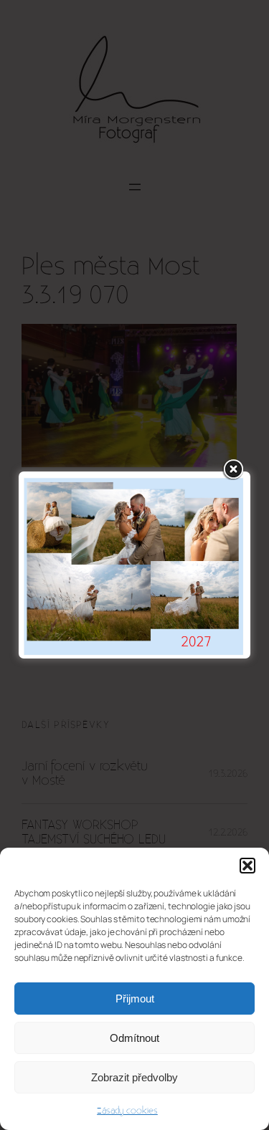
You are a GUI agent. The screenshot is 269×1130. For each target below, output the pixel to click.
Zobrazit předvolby (134, 1077)
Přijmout (134, 998)
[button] (247, 865)
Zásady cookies (127, 1110)
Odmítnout (134, 1038)
